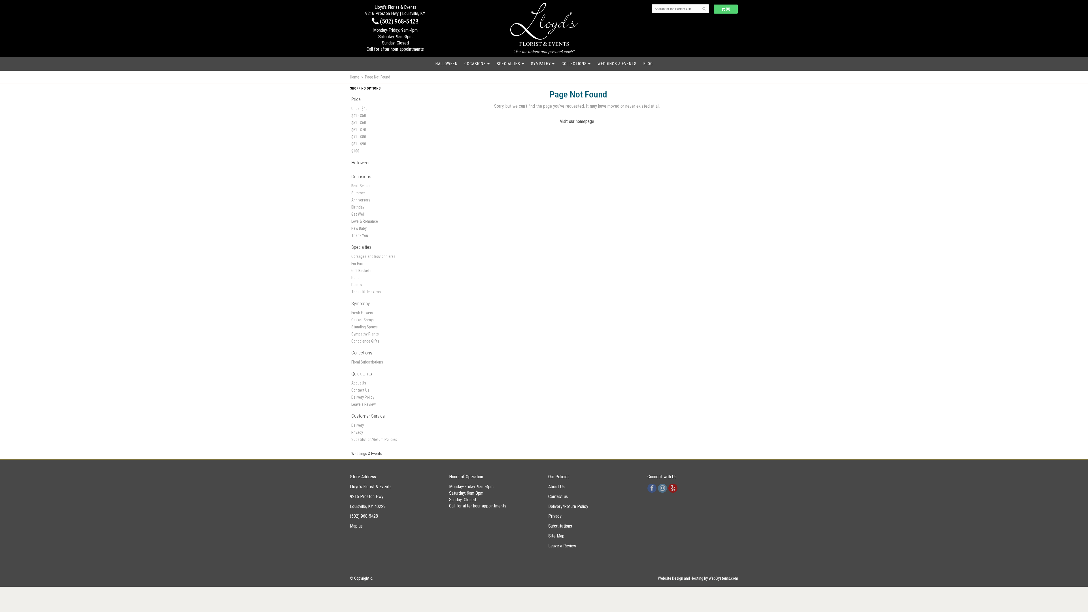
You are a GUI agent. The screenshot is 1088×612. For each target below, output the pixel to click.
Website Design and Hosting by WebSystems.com (698, 578)
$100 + (356, 151)
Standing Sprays (364, 327)
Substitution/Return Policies (374, 439)
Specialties (508, 63)
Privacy (357, 432)
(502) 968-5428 (398, 21)
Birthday (357, 207)
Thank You (359, 235)
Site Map (556, 536)
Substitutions (560, 526)
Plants (356, 284)
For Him (357, 263)
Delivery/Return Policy (568, 506)
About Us (358, 383)
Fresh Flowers (362, 313)
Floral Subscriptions (367, 362)
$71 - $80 (358, 137)
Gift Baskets (361, 270)
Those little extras (366, 292)
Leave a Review (363, 404)
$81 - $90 (358, 144)
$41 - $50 (358, 115)
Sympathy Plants (365, 334)
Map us (356, 526)
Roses (356, 277)
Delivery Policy (362, 397)
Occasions (475, 63)
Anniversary (360, 200)
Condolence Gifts (365, 341)
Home (354, 77)
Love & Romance (364, 221)
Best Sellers (361, 186)
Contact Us (360, 390)
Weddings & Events (617, 63)
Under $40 (359, 108)
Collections (574, 63)
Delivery (357, 425)
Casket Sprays (363, 320)
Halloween (446, 63)
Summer (358, 193)
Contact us (558, 496)
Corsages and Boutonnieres (373, 256)
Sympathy (541, 63)
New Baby (359, 228)
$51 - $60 (358, 122)
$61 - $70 (358, 130)
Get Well (358, 214)
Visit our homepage (577, 121)
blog (648, 63)
